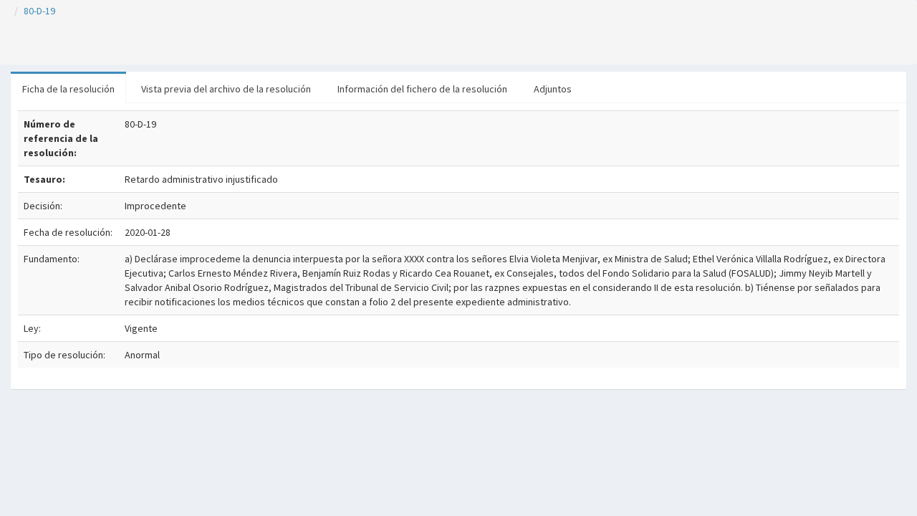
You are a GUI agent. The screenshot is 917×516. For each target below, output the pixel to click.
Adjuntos (553, 88)
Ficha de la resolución (68, 88)
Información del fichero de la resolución (422, 88)
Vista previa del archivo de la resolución (226, 88)
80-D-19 (39, 10)
